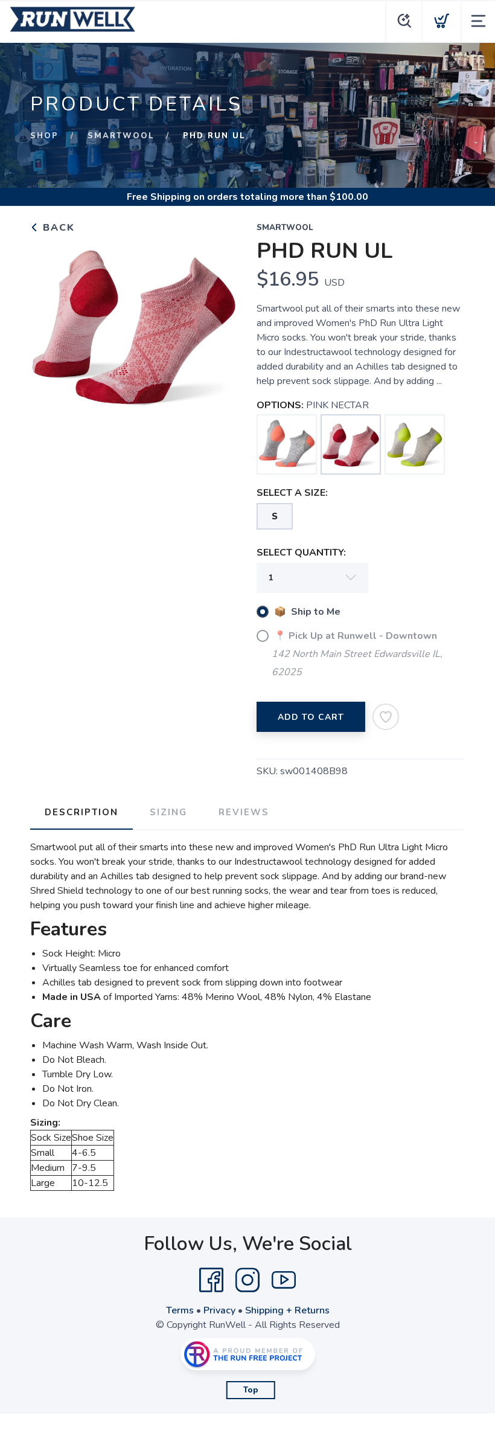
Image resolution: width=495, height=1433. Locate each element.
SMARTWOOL (121, 135)
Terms (180, 1310)
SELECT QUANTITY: (301, 552)
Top (250, 1390)
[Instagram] (247, 1280)
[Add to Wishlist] (385, 717)
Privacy (219, 1310)
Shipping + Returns (287, 1310)
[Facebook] (211, 1280)
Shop (44, 135)
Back (57, 227)
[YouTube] (284, 1280)
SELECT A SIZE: (292, 492)
